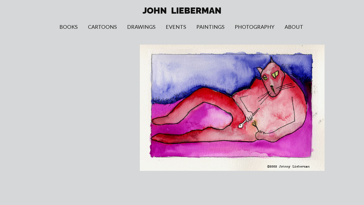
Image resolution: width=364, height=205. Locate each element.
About (294, 27)
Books (68, 27)
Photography (254, 27)
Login (357, 17)
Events (176, 27)
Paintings (210, 27)
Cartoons (102, 27)
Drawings (141, 27)
